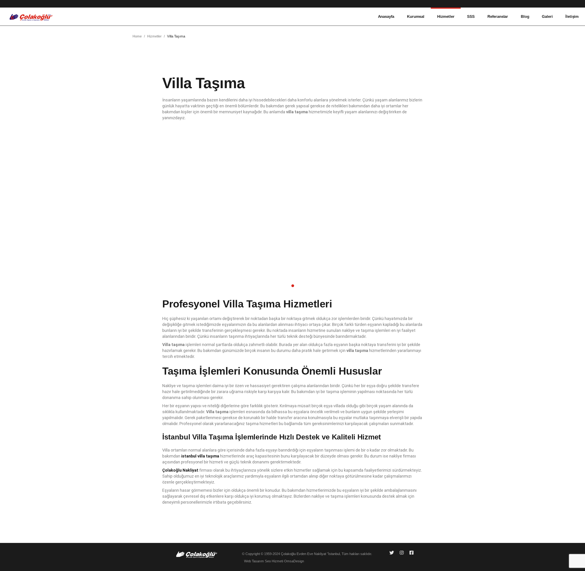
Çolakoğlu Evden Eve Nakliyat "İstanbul (310, 554)
